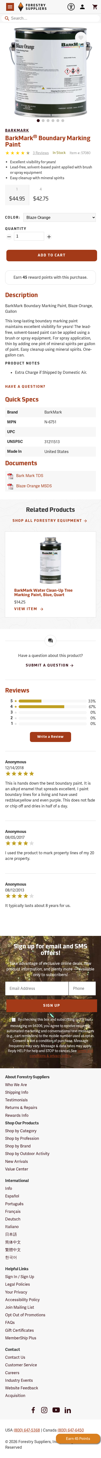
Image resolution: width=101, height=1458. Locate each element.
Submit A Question (47, 665)
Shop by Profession (22, 1138)
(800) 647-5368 (27, 1430)
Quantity (15, 229)
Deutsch (12, 1219)
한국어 (11, 1257)
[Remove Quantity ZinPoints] (9, 237)
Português (14, 1204)
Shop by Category (21, 1130)
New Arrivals (16, 1161)
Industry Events (19, 1380)
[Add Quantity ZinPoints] (49, 237)
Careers (12, 1372)
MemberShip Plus (20, 1338)
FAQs (10, 1322)
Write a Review (50, 737)
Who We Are (16, 1084)
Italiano (12, 1226)
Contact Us (15, 1357)
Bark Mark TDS (28, 475)
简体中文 (13, 1242)
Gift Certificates (19, 1330)
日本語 (11, 1234)
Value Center (16, 1169)
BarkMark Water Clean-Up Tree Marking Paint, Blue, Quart (43, 593)
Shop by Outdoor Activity (27, 1153)
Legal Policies (17, 1284)
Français (13, 1211)
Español (12, 1196)
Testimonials (16, 1100)
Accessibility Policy (22, 1299)
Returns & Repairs (21, 1107)
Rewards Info (16, 1115)
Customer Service (21, 1365)
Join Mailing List (19, 1307)
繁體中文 (13, 1249)
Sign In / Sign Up (19, 1276)
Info (8, 1188)
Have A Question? (25, 387)
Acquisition (15, 1395)
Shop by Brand (18, 1146)
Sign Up (51, 1006)
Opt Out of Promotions (25, 1315)
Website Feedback (21, 1388)
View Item (26, 609)
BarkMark (17, 131)
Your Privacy (16, 1292)
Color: (12, 218)
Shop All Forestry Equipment (47, 521)
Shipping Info (16, 1092)
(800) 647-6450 (71, 1430)
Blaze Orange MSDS (33, 486)
